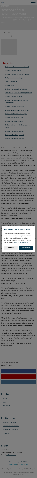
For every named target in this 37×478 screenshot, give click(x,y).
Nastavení (11, 247)
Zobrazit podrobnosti (21, 242)
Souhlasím (26, 248)
